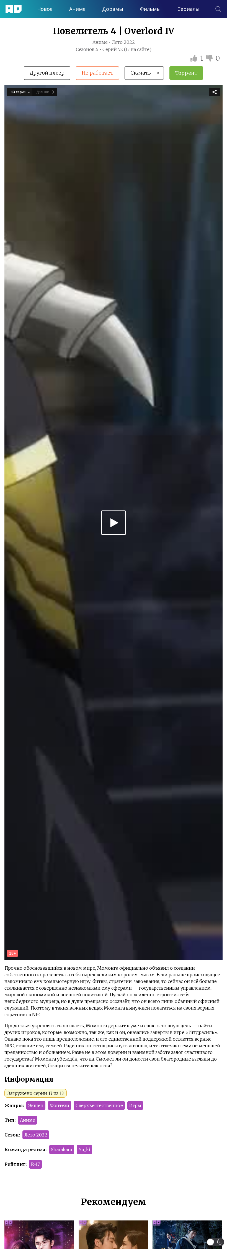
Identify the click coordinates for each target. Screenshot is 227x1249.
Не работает (97, 73)
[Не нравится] (210, 58)
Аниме (77, 9)
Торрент (186, 73)
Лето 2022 (35, 1135)
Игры (135, 1105)
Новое (45, 9)
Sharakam (61, 1149)
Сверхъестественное (99, 1105)
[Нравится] (194, 58)
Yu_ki (84, 1149)
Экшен (35, 1105)
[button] (215, 1242)
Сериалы (188, 9)
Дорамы (112, 9)
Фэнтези (59, 1105)
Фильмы (150, 9)
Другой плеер (47, 73)
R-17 (35, 1164)
